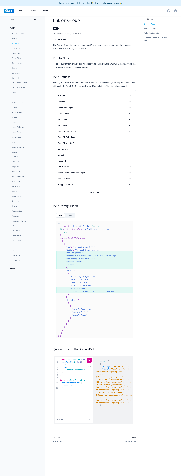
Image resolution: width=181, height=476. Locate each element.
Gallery (14, 107)
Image (14, 122)
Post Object (16, 181)
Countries (15, 68)
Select (14, 206)
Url (13, 245)
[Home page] (9, 11)
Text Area (16, 231)
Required (62, 161)
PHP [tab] (60, 215)
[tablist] (65, 215)
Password (16, 172)
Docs (20, 11)
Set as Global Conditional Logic (71, 173)
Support (44, 11)
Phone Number (18, 176)
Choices (61, 102)
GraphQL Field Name (66, 137)
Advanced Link (18, 33)
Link (13, 142)
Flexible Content (18, 102)
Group (14, 117)
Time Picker (16, 236)
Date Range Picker (19, 83)
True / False (16, 241)
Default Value (63, 113)
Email (14, 93)
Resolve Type (149, 24)
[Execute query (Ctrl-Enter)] (89, 360)
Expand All (94, 192)
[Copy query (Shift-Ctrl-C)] (89, 366)
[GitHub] (168, 10)
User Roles (16, 255)
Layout (61, 155)
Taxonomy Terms (19, 221)
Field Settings (150, 28)
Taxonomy (16, 216)
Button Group (17, 43)
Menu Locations (18, 147)
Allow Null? (62, 96)
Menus (14, 152)
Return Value (63, 167)
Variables (60, 420)
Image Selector (18, 127)
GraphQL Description (67, 131)
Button (14, 38)
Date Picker (16, 78)
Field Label (62, 119)
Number (15, 157)
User (14, 250)
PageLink (15, 167)
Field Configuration (152, 33)
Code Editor (16, 58)
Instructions (63, 149)
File (13, 98)
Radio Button (17, 186)
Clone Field (16, 53)
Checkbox (16, 48)
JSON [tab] (69, 215)
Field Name (62, 125)
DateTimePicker (18, 88)
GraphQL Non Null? (66, 143)
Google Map (17, 112)
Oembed (15, 162)
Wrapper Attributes (66, 184)
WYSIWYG (16, 260)
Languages (16, 137)
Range (14, 191)
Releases (32, 11)
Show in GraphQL (65, 179)
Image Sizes (17, 132)
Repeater (15, 201)
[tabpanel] (94, 279)
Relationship (17, 196)
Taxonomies (17, 211)
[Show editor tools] (89, 420)
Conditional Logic (65, 108)
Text (13, 226)
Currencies (16, 73)
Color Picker (17, 63)
